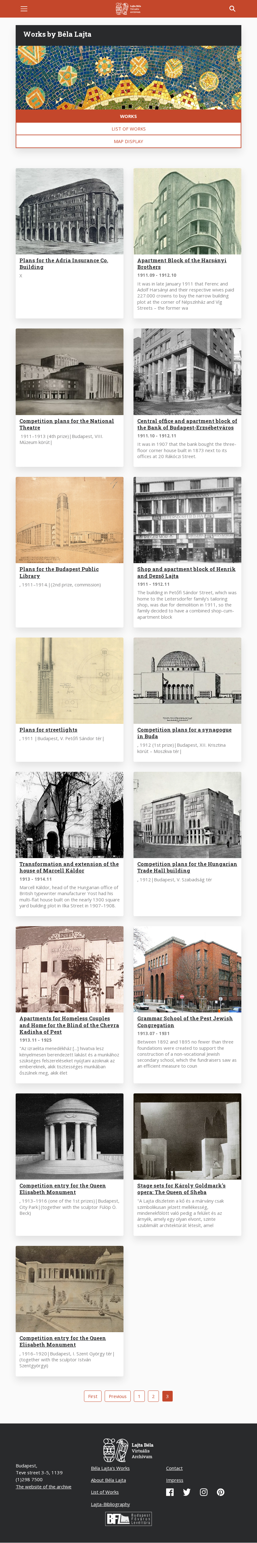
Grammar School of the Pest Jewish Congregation (185, 1021)
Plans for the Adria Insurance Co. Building (63, 263)
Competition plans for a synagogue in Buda (184, 732)
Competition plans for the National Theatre (66, 424)
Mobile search (232, 9)
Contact (174, 1468)
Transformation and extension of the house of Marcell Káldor (69, 867)
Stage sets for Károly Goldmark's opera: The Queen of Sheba (181, 1188)
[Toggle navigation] (24, 9)
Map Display (128, 141)
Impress (174, 1480)
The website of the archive (43, 1486)
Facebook (170, 1492)
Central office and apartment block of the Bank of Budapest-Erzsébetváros (187, 424)
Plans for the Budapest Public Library (59, 572)
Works (128, 116)
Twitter (187, 1492)
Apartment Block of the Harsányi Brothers (182, 263)
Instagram (203, 1492)
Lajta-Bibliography (110, 1504)
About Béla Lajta (108, 1480)
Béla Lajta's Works (110, 1468)
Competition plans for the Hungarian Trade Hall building (187, 867)
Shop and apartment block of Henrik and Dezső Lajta (186, 572)
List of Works (129, 128)
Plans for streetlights (48, 729)
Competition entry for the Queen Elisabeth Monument (62, 1188)
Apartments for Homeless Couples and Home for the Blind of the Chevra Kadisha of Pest (69, 1025)
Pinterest (220, 1492)
